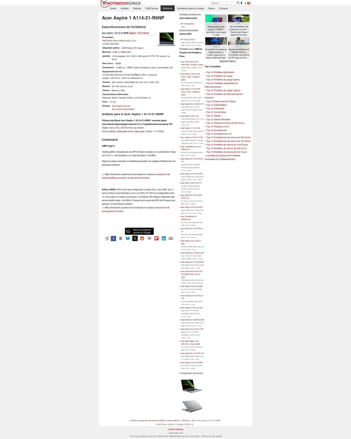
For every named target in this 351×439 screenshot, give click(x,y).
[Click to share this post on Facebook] (113, 238)
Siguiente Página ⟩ (228, 61)
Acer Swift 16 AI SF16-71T (191, 183)
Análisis (125, 8)
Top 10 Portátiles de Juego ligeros (223, 79)
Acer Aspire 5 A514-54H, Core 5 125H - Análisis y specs (190, 77)
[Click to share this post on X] (135, 238)
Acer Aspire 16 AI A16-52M (191, 286)
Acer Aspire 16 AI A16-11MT (192, 329)
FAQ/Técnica (152, 8)
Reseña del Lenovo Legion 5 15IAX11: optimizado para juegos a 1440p (216, 30)
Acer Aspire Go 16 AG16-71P (192, 104)
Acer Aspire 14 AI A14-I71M (192, 137)
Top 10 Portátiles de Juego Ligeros (223, 90)
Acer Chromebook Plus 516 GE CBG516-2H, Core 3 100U (191, 274)
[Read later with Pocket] (149, 238)
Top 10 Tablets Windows (218, 119)
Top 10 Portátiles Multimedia (220, 72)
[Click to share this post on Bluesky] (127, 238)
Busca (211, 8)
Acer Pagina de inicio (121, 105)
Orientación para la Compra (190, 8)
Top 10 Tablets (213, 115)
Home (113, 8)
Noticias (137, 8)
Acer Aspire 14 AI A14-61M (191, 173)
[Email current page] (170, 238)
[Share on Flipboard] (156, 238)
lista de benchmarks (139, 177)
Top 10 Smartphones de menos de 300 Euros (228, 137)
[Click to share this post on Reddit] (142, 238)
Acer (194, 420)
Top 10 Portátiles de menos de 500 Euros (226, 148)
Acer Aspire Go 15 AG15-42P (192, 252)
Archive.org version (134, 127)
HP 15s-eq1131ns (188, 39)
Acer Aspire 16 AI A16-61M (191, 207)
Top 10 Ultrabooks (215, 108)
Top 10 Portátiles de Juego (219, 75)
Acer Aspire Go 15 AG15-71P (192, 353)
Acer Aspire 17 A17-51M (190, 128)
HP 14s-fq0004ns (187, 23)
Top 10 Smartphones (216, 130)
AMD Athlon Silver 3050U (113, 40)
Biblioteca (167, 8)
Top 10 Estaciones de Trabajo (221, 101)
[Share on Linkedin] (163, 238)
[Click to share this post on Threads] (120, 238)
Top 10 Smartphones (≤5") (219, 133)
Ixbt (111, 127)
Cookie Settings (175, 429)
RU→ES (120, 127)
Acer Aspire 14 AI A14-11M (191, 307)
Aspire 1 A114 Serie (139, 33)
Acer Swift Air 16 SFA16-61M (192, 319)
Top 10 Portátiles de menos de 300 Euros (226, 151)
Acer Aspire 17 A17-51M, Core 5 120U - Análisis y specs (191, 91)
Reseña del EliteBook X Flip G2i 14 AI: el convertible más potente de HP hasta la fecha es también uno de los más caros (238, 53)
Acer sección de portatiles (123, 108)
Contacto (223, 8)
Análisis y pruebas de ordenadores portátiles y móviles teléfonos (155, 420)
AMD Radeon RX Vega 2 (132, 47)
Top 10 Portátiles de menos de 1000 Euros (227, 144)
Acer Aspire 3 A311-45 (190, 116)
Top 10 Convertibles (216, 112)
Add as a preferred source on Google (142, 231)
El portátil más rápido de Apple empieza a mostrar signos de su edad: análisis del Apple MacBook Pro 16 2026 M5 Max (216, 53)
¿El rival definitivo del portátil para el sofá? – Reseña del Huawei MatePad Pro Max (239, 30)
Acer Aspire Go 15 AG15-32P (192, 262)
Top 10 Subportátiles (216, 104)
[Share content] (107, 238)
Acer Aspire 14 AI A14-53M (191, 362)
